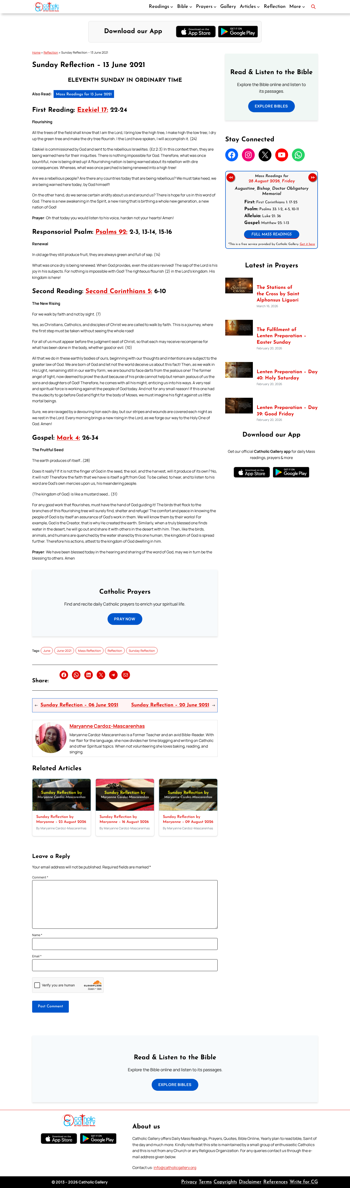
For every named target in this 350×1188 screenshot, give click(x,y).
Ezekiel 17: (92, 110)
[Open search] (313, 6)
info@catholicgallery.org (175, 1167)
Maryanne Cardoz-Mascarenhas (107, 726)
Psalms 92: (111, 232)
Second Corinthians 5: (118, 291)
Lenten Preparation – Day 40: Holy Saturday (287, 375)
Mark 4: (68, 438)
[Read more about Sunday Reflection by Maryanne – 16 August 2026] (125, 809)
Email (37, 956)
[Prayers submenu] (215, 6)
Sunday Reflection (142, 650)
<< (230, 177)
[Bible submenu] (190, 6)
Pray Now (124, 619)
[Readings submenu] (171, 6)
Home (36, 52)
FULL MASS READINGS (271, 234)
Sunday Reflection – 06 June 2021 (79, 705)
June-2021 (64, 650)
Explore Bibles (271, 106)
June (46, 650)
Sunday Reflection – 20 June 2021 (170, 705)
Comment (40, 877)
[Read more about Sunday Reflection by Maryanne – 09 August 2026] (188, 809)
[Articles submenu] (258, 6)
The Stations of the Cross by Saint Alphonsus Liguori (278, 294)
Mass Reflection (89, 650)
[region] (271, 210)
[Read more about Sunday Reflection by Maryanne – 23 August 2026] (61, 809)
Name (37, 935)
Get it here (307, 244)
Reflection (51, 52)
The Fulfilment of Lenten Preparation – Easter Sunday (281, 336)
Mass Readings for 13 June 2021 (84, 94)
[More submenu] (303, 6)
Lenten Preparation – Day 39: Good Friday (287, 411)
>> (313, 177)
